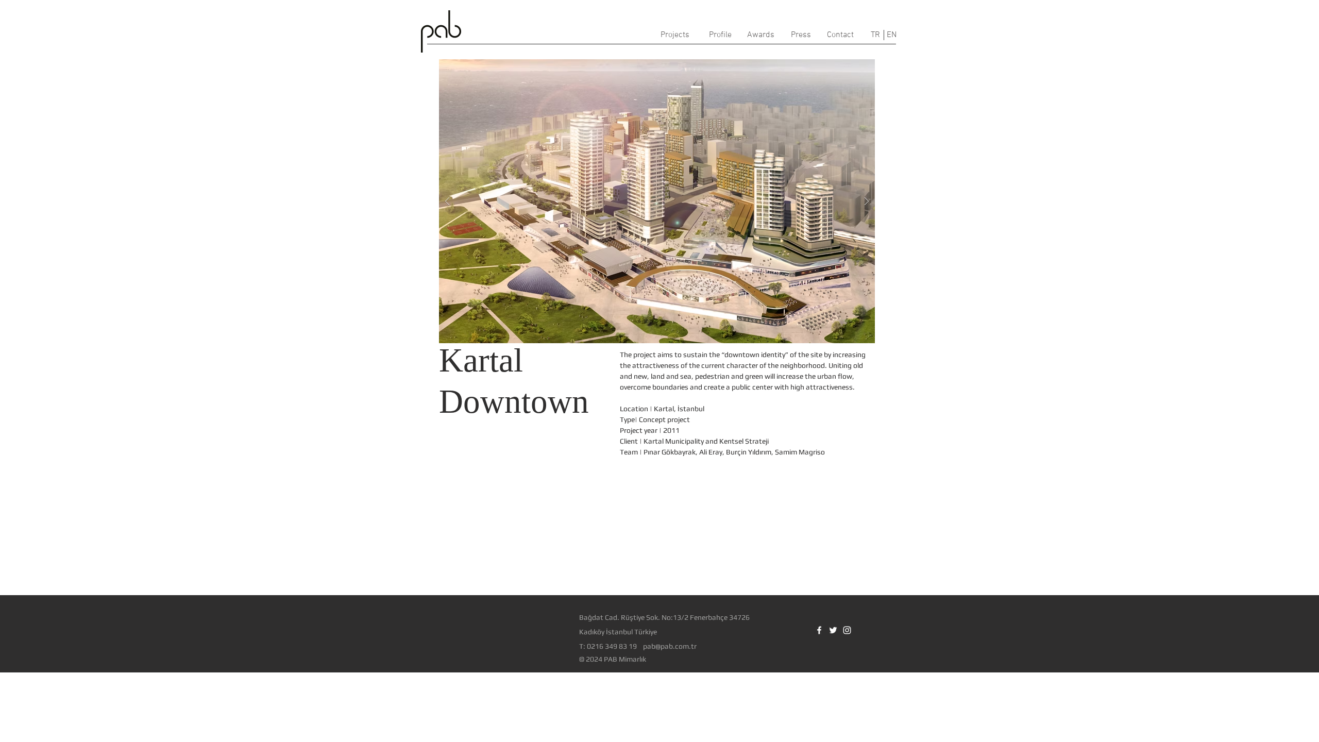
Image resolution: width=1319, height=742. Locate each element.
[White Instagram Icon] (847, 630)
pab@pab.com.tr (670, 646)
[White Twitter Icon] (833, 630)
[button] (657, 201)
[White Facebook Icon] (819, 630)
